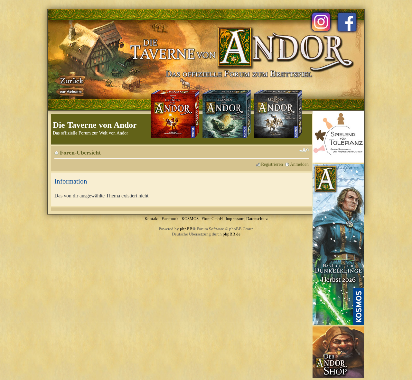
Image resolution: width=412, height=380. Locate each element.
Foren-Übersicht (80, 152)
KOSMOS (190, 218)
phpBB (186, 228)
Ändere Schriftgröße (304, 150)
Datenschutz (257, 218)
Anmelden (299, 164)
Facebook (170, 218)
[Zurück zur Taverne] (70, 85)
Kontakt (152, 218)
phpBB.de (231, 234)
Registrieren (272, 164)
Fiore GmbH (212, 218)
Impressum (235, 218)
